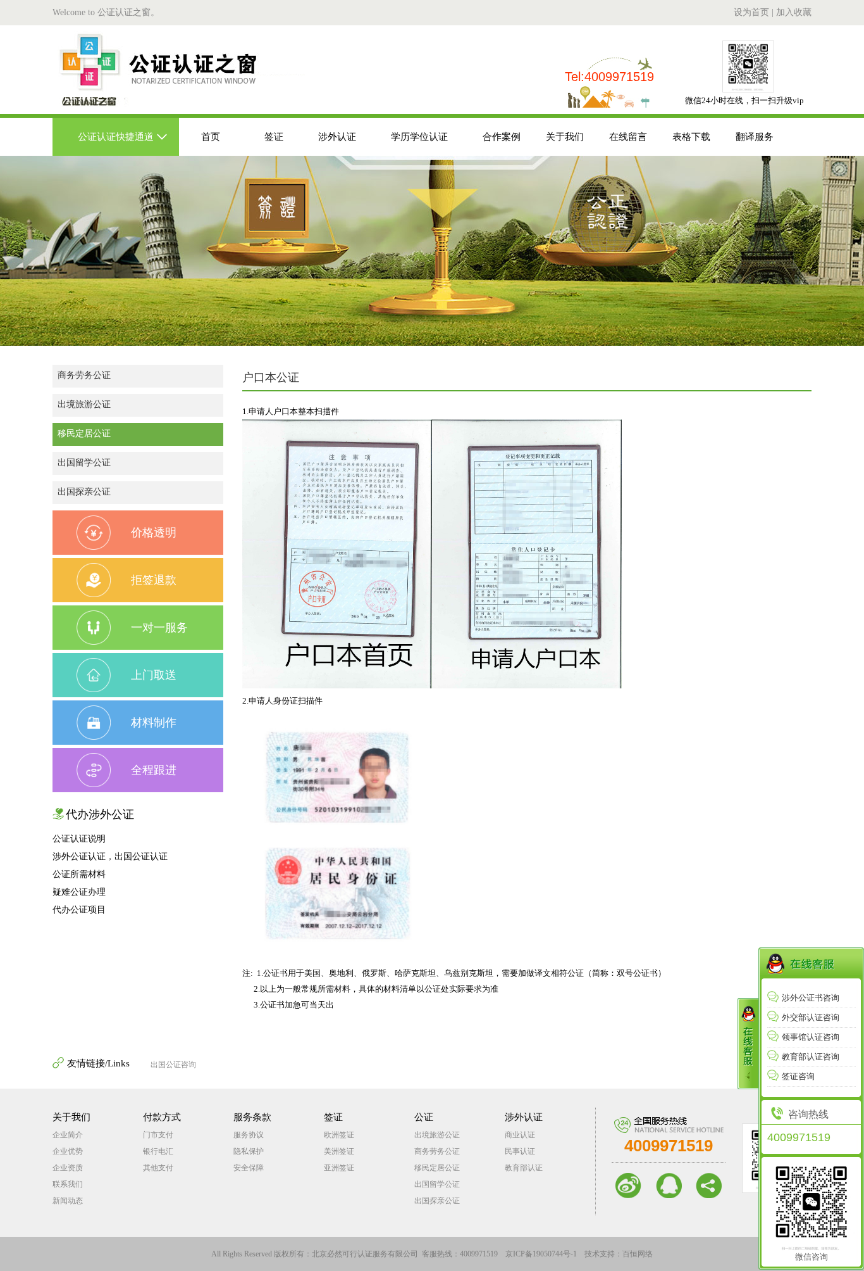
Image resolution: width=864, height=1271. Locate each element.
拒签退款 (153, 580)
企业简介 (67, 1134)
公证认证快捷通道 (116, 137)
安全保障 (248, 1167)
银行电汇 (158, 1151)
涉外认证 (337, 137)
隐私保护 (248, 1151)
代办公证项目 (79, 909)
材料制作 (153, 722)
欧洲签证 (339, 1134)
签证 (273, 137)
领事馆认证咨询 (810, 1037)
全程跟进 (153, 770)
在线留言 (628, 137)
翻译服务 (755, 137)
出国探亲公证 (84, 491)
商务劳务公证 (84, 375)
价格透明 (153, 532)
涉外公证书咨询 (810, 997)
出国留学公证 (84, 462)
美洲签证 (339, 1151)
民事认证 (520, 1151)
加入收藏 (794, 12)
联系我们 (67, 1184)
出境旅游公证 (84, 404)
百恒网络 (637, 1253)
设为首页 (751, 12)
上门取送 (153, 675)
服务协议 (248, 1134)
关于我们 (565, 137)
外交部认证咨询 (810, 1017)
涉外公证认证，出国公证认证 (110, 856)
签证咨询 (798, 1076)
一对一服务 (159, 627)
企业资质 (67, 1167)
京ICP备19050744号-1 (541, 1253)
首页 (210, 137)
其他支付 (158, 1167)
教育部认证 (524, 1167)
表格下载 (691, 137)
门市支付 (158, 1134)
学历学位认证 (419, 137)
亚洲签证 (339, 1167)
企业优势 (67, 1151)
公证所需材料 (79, 874)
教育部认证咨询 (810, 1056)
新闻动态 (67, 1200)
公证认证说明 (79, 839)
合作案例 (502, 137)
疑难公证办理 (79, 892)
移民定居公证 (84, 433)
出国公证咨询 (173, 1064)
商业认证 (520, 1134)
